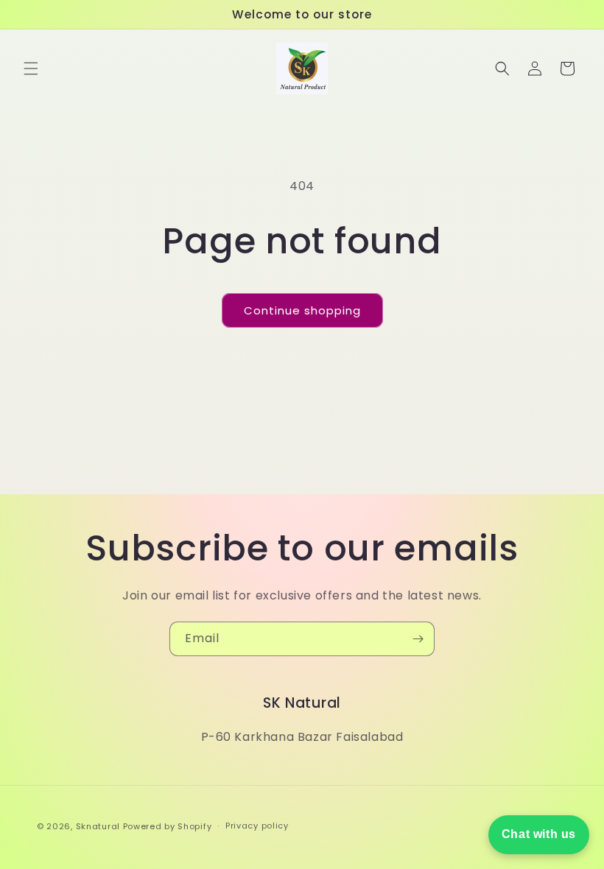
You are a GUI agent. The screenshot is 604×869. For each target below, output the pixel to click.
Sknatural (98, 826)
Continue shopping (302, 310)
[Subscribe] (417, 639)
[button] (31, 68)
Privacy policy (257, 825)
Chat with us (539, 834)
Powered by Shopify (167, 826)
